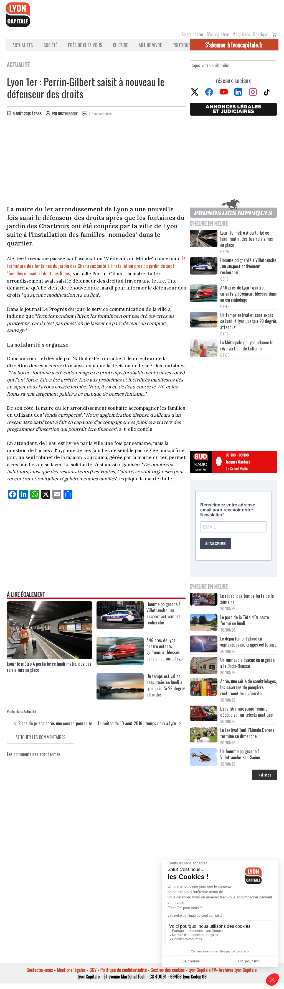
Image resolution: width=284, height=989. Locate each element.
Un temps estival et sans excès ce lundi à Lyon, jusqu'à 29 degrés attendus (248, 321)
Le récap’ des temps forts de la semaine (247, 599)
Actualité (30, 711)
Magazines (241, 34)
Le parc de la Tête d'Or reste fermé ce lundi (244, 620)
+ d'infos (264, 775)
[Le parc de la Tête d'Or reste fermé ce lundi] (203, 623)
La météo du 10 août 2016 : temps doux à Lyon (137, 723)
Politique (181, 45)
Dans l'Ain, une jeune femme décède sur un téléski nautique (246, 712)
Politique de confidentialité (123, 970)
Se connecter (192, 34)
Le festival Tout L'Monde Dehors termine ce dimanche (247, 733)
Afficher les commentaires (40, 737)
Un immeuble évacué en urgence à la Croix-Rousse (247, 663)
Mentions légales (71, 970)
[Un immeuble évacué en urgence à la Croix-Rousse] (203, 666)
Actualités (22, 45)
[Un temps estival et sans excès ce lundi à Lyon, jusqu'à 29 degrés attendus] (120, 697)
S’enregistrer (218, 34)
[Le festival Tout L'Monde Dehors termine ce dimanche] (203, 735)
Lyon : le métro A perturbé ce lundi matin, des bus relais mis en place (49, 667)
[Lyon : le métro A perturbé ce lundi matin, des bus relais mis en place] (49, 657)
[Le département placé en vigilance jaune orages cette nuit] (203, 645)
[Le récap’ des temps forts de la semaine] (203, 600)
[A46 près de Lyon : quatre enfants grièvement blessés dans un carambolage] (120, 663)
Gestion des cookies (168, 970)
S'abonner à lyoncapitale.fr (234, 44)
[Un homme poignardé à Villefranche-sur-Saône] (203, 757)
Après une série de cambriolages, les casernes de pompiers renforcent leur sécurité (248, 687)
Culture (120, 45)
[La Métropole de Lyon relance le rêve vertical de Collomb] (203, 348)
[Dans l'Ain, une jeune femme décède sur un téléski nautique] (203, 714)
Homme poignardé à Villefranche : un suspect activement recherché (248, 266)
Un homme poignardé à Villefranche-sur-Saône (240, 754)
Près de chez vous (85, 45)
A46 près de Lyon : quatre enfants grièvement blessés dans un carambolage (248, 294)
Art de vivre (150, 45)
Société (50, 45)
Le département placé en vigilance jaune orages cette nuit (248, 642)
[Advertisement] (96, 162)
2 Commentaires (100, 113)
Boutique (260, 34)
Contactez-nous (40, 970)
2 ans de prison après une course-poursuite (55, 723)
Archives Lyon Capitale (238, 970)
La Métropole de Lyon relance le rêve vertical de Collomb (246, 345)
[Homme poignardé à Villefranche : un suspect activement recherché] (120, 627)
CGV (93, 970)
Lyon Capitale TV (202, 970)
